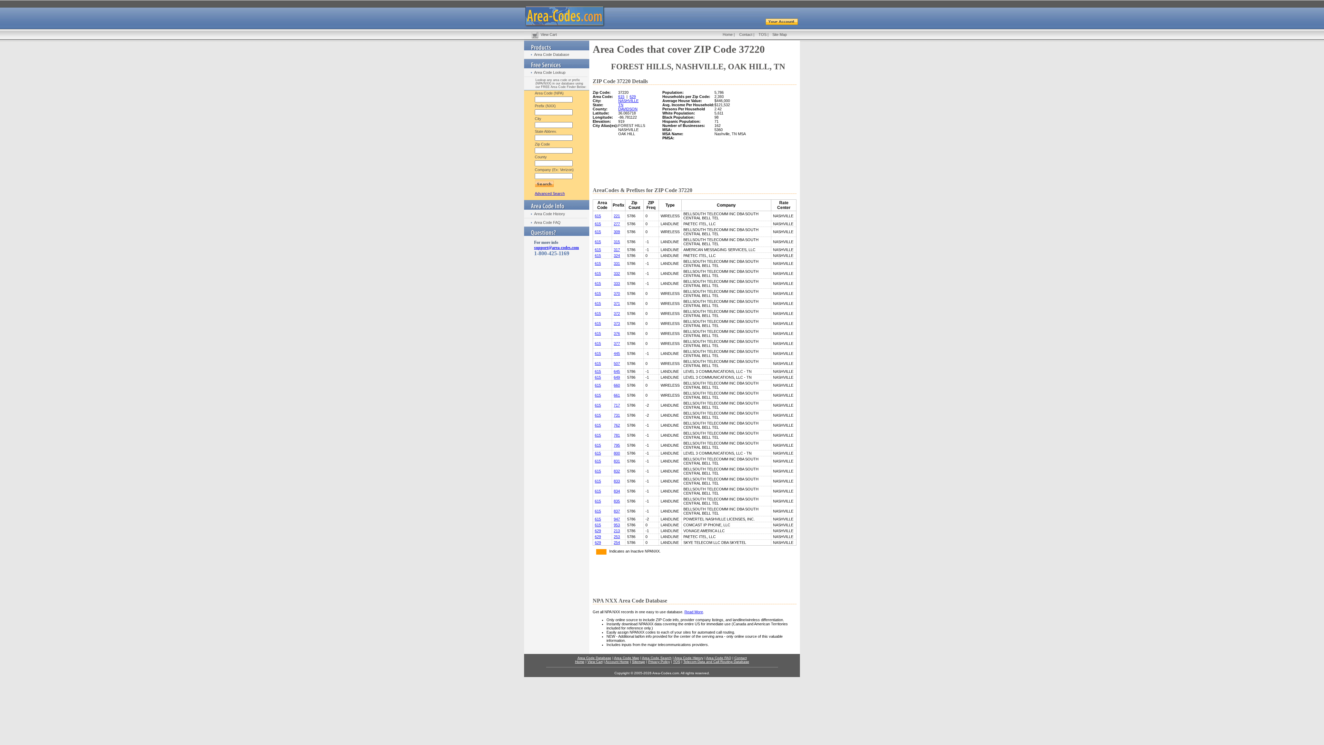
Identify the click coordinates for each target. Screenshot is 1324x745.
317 (617, 250)
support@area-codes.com (556, 247)
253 (617, 537)
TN (620, 105)
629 (633, 97)
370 (617, 293)
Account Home (617, 662)
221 (617, 216)
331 (617, 263)
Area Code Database (551, 54)
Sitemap (638, 662)
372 (617, 313)
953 (617, 525)
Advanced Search (550, 193)
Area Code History (549, 214)
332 (617, 273)
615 (621, 97)
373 (617, 323)
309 (617, 232)
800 (617, 453)
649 (617, 377)
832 (617, 471)
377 (617, 343)
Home (728, 34)
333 (617, 283)
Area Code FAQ (547, 222)
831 (617, 461)
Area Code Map (626, 658)
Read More (693, 612)
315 (617, 242)
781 (617, 435)
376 (617, 333)
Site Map (779, 34)
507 (617, 363)
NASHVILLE (628, 101)
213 (617, 531)
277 (617, 224)
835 (617, 501)
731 (617, 415)
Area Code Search (657, 658)
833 (617, 481)
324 (617, 256)
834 (617, 491)
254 (617, 542)
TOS (762, 34)
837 (617, 511)
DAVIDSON (628, 109)
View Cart (549, 34)
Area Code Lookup (549, 72)
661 (617, 395)
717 (617, 405)
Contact (745, 34)
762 (617, 425)
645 (617, 371)
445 (617, 353)
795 (617, 445)
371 (617, 303)
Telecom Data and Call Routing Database (716, 662)
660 (617, 385)
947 (617, 519)
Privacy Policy (659, 662)
